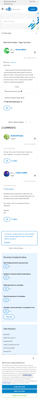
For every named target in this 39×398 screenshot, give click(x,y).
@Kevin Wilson (9, 189)
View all (9, 317)
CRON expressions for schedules (13, 285)
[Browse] (4, 8)
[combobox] (20, 21)
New (5, 334)
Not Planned (7, 348)
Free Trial (32, 1)
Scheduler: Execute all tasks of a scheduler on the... (19, 307)
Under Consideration (10, 344)
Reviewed (6, 341)
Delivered (13, 62)
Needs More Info (8, 338)
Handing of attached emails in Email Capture (17, 274)
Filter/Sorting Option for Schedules (14, 296)
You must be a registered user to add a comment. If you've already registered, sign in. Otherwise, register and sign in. (19, 236)
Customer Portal (10, 1)
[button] (7, 108)
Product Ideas (7, 33)
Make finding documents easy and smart (16, 263)
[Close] (33, 358)
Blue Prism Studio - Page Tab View (17, 42)
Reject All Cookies (19, 391)
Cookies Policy (27, 375)
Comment (7, 242)
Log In (32, 9)
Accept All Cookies (19, 387)
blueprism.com (8, 4)
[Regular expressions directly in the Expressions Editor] (26, 122)
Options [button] (36, 33)
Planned (6, 351)
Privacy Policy (6, 383)
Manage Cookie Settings (19, 395)
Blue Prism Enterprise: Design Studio (14, 97)
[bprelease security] (30, 122)
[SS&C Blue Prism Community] (13, 9)
